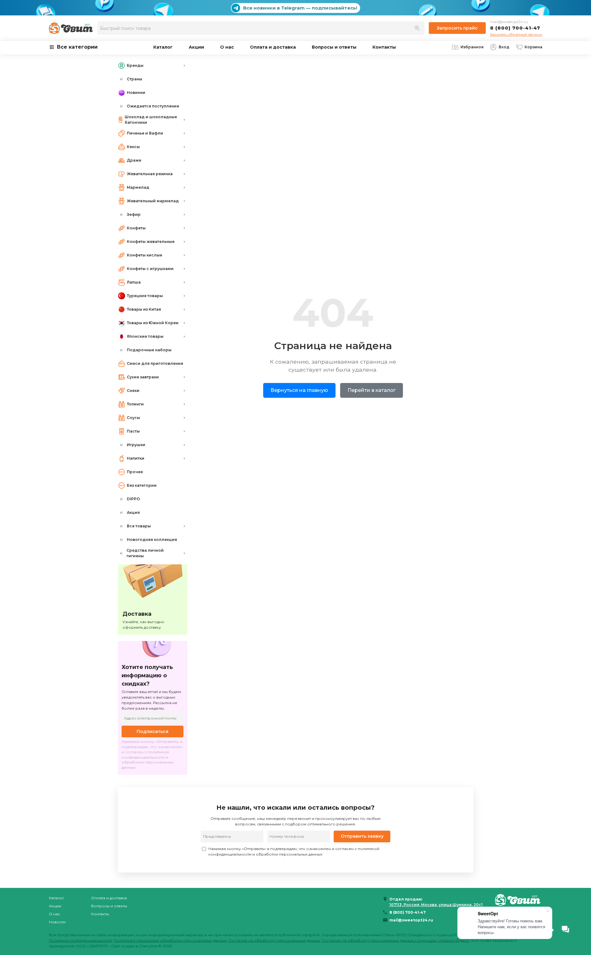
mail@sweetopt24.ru (509, 21)
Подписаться (152, 731)
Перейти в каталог (372, 390)
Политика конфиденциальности (80, 940)
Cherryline (148, 946)
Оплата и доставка (273, 47)
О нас (227, 47)
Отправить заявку (362, 836)
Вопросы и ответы (334, 47)
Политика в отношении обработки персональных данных (170, 940)
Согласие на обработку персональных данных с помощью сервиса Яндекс (395, 940)
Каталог (163, 47)
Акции (196, 47)
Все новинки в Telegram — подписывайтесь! (300, 8)
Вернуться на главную (299, 390)
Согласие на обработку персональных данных (274, 940)
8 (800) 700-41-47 (515, 28)
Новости (57, 922)
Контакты (384, 47)
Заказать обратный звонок (516, 34)
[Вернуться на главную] (518, 899)
